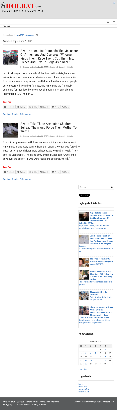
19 (86, 360)
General (61, 67)
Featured (54, 67)
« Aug (80, 369)
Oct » (85, 369)
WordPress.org (83, 392)
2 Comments (25, 179)
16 (105, 357)
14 (95, 357)
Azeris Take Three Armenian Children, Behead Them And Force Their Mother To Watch (48, 127)
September (30, 35)
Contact (20, 401)
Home (16, 35)
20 (91, 360)
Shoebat (26, 67)
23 (105, 360)
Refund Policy (32, 401)
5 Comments (25, 114)
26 (86, 364)
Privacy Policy (9, 401)
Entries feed (82, 387)
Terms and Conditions (49, 401)
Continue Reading (11, 114)
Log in (80, 384)
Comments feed (83, 389)
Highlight (69, 67)
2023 (22, 35)
